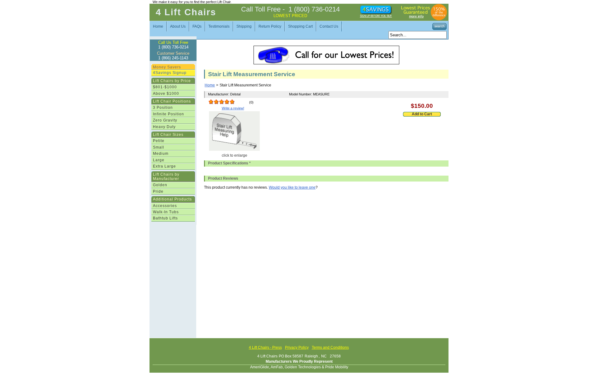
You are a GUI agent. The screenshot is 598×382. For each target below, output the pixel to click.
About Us (178, 26)
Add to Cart (422, 114)
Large (158, 160)
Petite (158, 141)
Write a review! (233, 108)
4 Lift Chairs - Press (265, 347)
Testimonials (219, 26)
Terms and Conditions (330, 347)
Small (158, 147)
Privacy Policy (297, 347)
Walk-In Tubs (166, 212)
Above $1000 (166, 93)
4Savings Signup (170, 73)
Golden (160, 185)
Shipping (244, 26)
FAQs (197, 26)
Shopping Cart (300, 26)
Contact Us (329, 26)
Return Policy (270, 26)
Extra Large (164, 166)
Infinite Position (168, 114)
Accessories (165, 206)
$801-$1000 (165, 87)
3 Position (163, 107)
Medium (160, 153)
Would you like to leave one (292, 187)
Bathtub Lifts (165, 218)
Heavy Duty (164, 127)
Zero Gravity (165, 120)
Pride (158, 191)
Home (158, 26)
